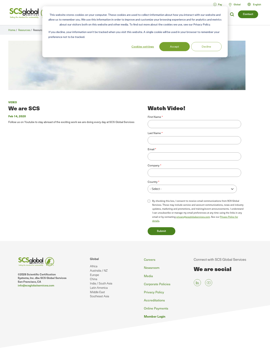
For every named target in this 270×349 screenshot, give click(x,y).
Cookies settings (142, 46)
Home (11, 30)
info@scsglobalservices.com (36, 285)
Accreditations (154, 300)
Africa (93, 266)
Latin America (99, 288)
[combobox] (256, 4)
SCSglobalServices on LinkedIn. (197, 282)
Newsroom (152, 267)
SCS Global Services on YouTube (208, 282)
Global (94, 259)
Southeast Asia (99, 296)
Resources (24, 30)
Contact (248, 14)
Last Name (154, 133)
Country (153, 182)
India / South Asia (101, 283)
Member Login (154, 316)
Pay (220, 4)
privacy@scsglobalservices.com (193, 217)
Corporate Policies (157, 283)
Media (148, 275)
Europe (94, 275)
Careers (149, 259)
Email (151, 149)
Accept (174, 46)
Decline (206, 46)
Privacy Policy (154, 292)
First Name (154, 117)
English (257, 4)
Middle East (97, 292)
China (93, 279)
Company (154, 165)
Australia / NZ (99, 270)
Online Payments (156, 308)
